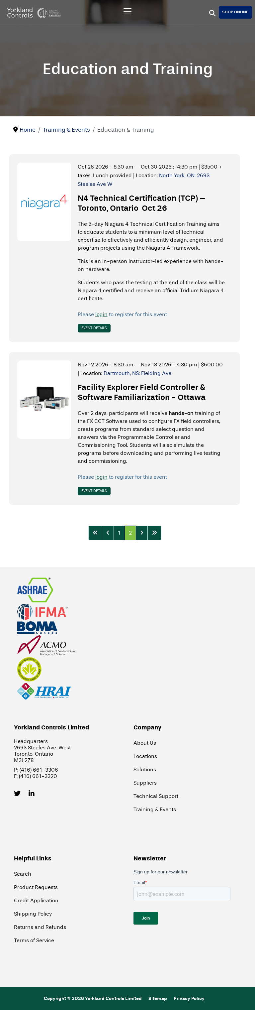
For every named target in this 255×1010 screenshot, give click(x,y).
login (101, 314)
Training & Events (154, 809)
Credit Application (36, 900)
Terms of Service (34, 940)
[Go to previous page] (108, 533)
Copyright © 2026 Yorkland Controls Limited (93, 998)
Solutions (144, 769)
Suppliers (145, 783)
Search (22, 874)
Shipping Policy (33, 914)
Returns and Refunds (40, 927)
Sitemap (157, 998)
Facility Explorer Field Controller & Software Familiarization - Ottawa (142, 392)
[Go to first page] (95, 533)
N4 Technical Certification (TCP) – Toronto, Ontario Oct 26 (142, 203)
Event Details (94, 328)
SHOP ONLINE (235, 12)
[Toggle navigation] (127, 11)
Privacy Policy (189, 998)
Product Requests (36, 887)
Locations (145, 756)
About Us (144, 743)
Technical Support (155, 796)
